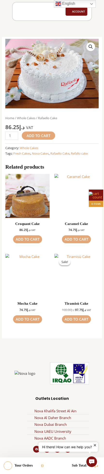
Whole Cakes (26, 118)
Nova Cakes (40, 153)
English (68, 3)
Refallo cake (79, 153)
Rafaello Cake (59, 153)
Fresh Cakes (21, 153)
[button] (20, 12)
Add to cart (38, 135)
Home (9, 118)
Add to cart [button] (27, 239)
